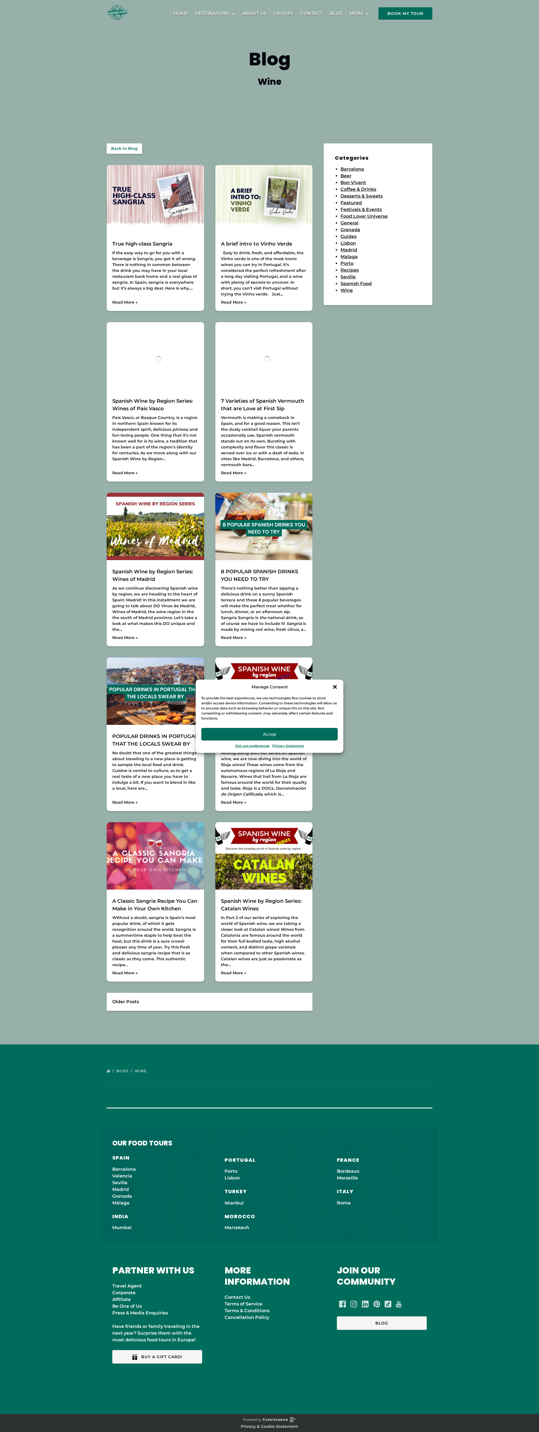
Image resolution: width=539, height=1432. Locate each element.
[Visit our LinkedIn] (365, 1304)
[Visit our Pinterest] (376, 1304)
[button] (335, 687)
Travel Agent (127, 1286)
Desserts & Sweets (362, 196)
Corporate (124, 1292)
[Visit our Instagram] (353, 1304)
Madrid (349, 250)
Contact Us (237, 1297)
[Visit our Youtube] (398, 1304)
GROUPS (283, 13)
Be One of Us (127, 1306)
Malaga (349, 256)
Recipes (350, 270)
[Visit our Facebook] (342, 1304)
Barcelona (352, 169)
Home (181, 13)
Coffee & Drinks (358, 189)
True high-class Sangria (142, 244)
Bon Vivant (353, 182)
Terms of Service (243, 1304)
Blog (336, 13)
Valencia (122, 1176)
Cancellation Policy (247, 1317)
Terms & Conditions (247, 1310)
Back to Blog (124, 148)
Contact (311, 13)
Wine (347, 290)
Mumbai (122, 1227)
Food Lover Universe (364, 216)
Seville (348, 276)
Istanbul (234, 1203)
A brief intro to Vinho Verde (256, 244)
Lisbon (348, 243)
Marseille (347, 1178)
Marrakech (237, 1227)
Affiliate (121, 1299)
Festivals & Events (361, 209)
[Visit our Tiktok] (388, 1304)
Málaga (120, 1203)
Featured (351, 202)
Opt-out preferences (252, 746)
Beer (346, 175)
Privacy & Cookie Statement (269, 1426)
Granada (350, 229)
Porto (347, 263)
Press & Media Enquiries (140, 1313)
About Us (254, 13)
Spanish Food (356, 283)
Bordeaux (348, 1171)
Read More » (125, 302)
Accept (269, 734)
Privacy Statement (288, 746)
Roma (344, 1203)
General (349, 223)
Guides (349, 236)
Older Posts (125, 1001)
